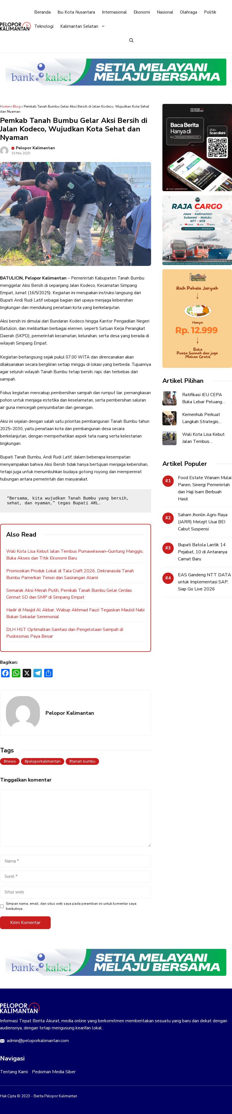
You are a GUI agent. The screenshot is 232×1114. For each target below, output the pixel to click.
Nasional (165, 12)
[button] (131, 40)
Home (5, 106)
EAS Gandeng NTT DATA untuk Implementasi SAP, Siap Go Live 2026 (204, 582)
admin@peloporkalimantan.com (38, 1041)
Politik (210, 12)
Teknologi (43, 26)
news (11, 761)
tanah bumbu (83, 761)
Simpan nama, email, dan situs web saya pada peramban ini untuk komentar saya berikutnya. (71, 906)
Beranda (42, 12)
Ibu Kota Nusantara (76, 12)
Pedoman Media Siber (54, 1072)
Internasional (114, 12)
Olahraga (188, 12)
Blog (17, 106)
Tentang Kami (14, 1072)
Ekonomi (142, 12)
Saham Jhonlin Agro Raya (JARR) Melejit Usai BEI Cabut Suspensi (202, 522)
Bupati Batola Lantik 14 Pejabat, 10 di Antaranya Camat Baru (202, 552)
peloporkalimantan (44, 761)
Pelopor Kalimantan (35, 148)
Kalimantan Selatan (79, 26)
